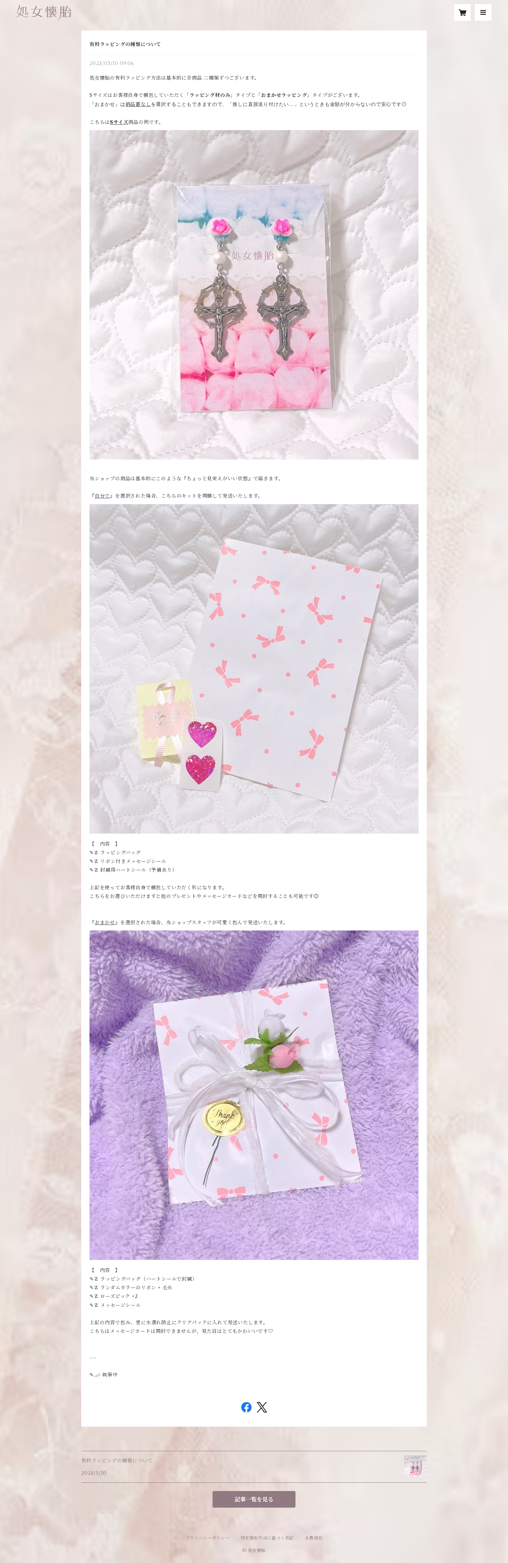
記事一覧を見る (254, 1499)
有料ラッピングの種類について (125, 44)
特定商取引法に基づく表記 (267, 1538)
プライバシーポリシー (208, 1538)
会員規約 (313, 1538)
